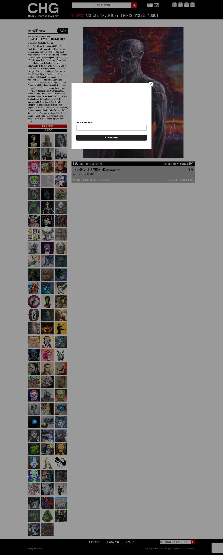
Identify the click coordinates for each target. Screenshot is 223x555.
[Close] (150, 84)
